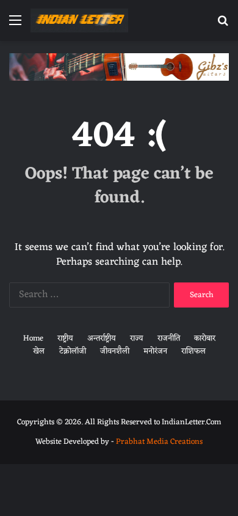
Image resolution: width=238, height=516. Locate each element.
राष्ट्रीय (65, 338)
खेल (39, 351)
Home (33, 338)
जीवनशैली (114, 351)
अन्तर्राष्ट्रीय (101, 338)
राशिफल (193, 351)
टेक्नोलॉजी (72, 351)
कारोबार (204, 338)
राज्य (136, 338)
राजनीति (168, 338)
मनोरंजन (155, 351)
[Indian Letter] (79, 20)
